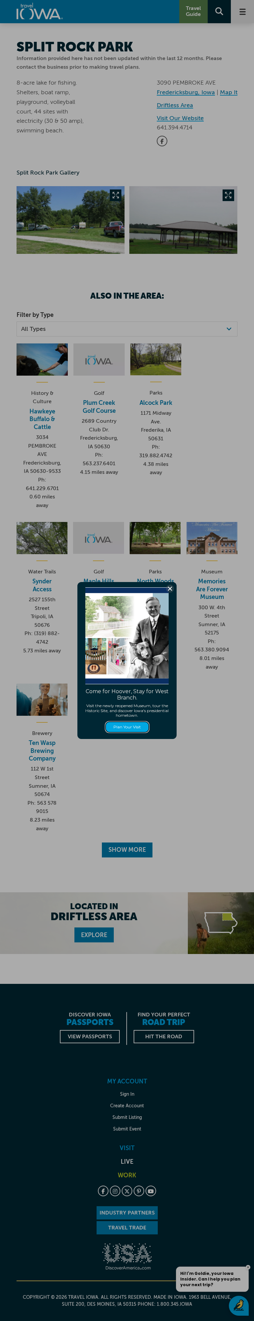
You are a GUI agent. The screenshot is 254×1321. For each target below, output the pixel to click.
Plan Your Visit (127, 726)
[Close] (170, 589)
